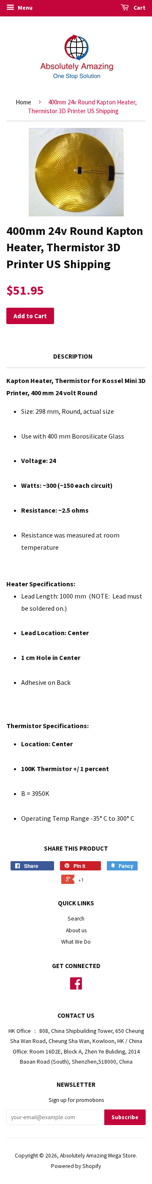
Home (23, 102)
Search (76, 918)
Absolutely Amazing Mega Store (98, 1155)
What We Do (76, 941)
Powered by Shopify (76, 1166)
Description (72, 356)
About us (76, 930)
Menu (24, 7)
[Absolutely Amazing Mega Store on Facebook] (76, 986)
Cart (139, 7)
